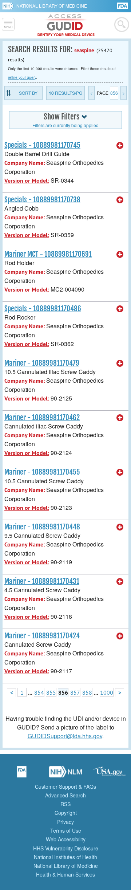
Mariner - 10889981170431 (41, 581)
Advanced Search (65, 795)
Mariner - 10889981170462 (42, 417)
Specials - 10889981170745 (42, 145)
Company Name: (24, 163)
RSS (65, 804)
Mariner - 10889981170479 (41, 363)
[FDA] (123, 5)
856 (114, 93)
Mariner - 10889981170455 (42, 472)
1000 (106, 692)
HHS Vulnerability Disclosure (65, 848)
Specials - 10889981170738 (42, 199)
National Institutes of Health (65, 857)
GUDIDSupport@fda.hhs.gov (65, 736)
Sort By (28, 93)
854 (39, 692)
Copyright (66, 812)
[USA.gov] (109, 774)
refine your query (22, 77)
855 (51, 692)
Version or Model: (26, 180)
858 (87, 692)
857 (75, 692)
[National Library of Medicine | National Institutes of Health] (65, 774)
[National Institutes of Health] (9, 6)
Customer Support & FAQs (65, 786)
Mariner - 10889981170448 (42, 527)
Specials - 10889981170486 (42, 308)
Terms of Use (65, 830)
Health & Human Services (65, 874)
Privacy (65, 821)
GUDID (66, 25)
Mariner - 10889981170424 (42, 635)
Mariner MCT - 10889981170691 (48, 254)
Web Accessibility (66, 839)
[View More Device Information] (120, 145)
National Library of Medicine (51, 6)
